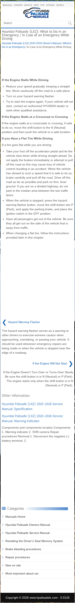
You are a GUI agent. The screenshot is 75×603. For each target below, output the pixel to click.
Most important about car (22, 573)
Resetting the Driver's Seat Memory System (34, 541)
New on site (13, 565)
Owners (18, 5)
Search (60, 5)
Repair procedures (17, 557)
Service (28, 5)
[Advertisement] (37, 63)
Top (42, 5)
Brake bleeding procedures (23, 549)
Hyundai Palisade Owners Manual (27, 524)
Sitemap (50, 5)
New (36, 5)
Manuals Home (15, 516)
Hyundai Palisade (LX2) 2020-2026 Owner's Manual (31, 43)
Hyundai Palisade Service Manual (27, 533)
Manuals (7, 5)
